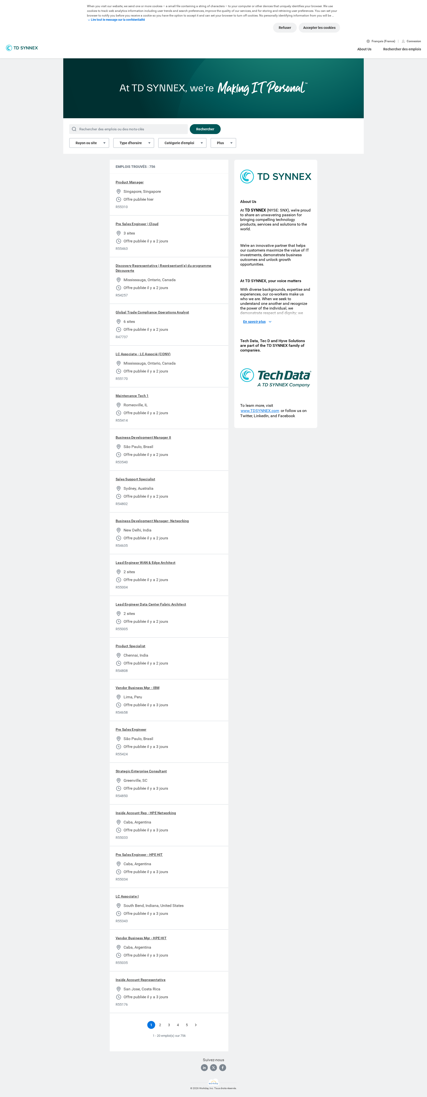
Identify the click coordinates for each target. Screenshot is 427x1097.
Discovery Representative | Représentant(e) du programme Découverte (163, 268)
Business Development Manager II (143, 437)
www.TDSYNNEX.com (260, 410)
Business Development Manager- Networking (152, 521)
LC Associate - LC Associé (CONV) (143, 354)
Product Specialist (130, 646)
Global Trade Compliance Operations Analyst (152, 312)
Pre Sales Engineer (131, 729)
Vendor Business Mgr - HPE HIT (141, 938)
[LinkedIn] (204, 1067)
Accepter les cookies (319, 28)
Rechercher (205, 129)
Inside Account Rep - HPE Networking (146, 813)
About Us (364, 49)
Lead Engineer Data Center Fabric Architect (151, 604)
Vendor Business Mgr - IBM (137, 688)
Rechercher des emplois (402, 49)
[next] (196, 1025)
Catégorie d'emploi (179, 143)
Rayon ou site (86, 143)
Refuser (285, 28)
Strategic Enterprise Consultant (141, 771)
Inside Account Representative (141, 980)
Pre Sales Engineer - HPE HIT (139, 855)
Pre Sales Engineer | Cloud (137, 224)
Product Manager (130, 182)
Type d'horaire (131, 143)
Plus (220, 143)
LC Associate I (127, 896)
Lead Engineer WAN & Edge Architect (145, 563)
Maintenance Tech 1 (132, 396)
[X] (213, 1067)
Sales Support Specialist (135, 479)
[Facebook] (222, 1067)
